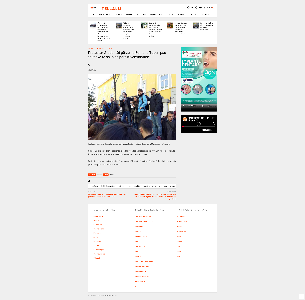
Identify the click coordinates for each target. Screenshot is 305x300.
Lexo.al (96, 220)
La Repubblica (140, 271)
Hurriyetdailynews (142, 276)
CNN (136, 241)
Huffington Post (141, 236)
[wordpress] (188, 7)
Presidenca (181, 216)
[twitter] (192, 7)
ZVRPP (179, 241)
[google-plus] (200, 7)
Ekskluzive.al (98, 216)
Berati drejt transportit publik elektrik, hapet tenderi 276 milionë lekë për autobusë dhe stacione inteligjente (155, 29)
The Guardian (140, 246)
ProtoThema (140, 281)
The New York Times (143, 216)
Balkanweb (98, 225)
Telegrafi (97, 258)
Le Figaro (138, 231)
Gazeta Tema (99, 229)
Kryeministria (182, 221)
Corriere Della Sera (142, 266)
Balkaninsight (99, 250)
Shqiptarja (97, 241)
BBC (136, 251)
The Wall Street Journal (144, 221)
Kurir (137, 286)
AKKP (179, 236)
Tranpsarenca (182, 231)
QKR (178, 246)
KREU (92, 15)
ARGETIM (203, 15)
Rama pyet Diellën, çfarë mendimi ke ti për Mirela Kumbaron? (206, 26)
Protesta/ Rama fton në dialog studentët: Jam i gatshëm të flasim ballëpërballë (107, 195)
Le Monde (139, 226)
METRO (193, 15)
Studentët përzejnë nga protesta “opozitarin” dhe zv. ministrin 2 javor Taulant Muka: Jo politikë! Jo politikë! (155, 196)
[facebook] (204, 7)
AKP (178, 256)
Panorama (98, 233)
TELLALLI (140, 15)
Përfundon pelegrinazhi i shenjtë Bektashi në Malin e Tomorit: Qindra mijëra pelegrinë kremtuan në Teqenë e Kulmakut (129, 30)
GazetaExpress (99, 254)
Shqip (96, 237)
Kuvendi (180, 226)
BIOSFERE (170, 15)
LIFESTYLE (182, 15)
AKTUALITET (103, 15)
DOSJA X (117, 15)
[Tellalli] (110, 10)
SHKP (179, 251)
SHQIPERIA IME (155, 15)
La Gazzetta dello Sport (144, 261)
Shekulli (96, 246)
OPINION (129, 15)
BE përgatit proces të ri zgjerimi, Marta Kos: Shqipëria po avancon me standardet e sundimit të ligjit (181, 28)
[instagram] (196, 7)
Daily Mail (138, 256)
